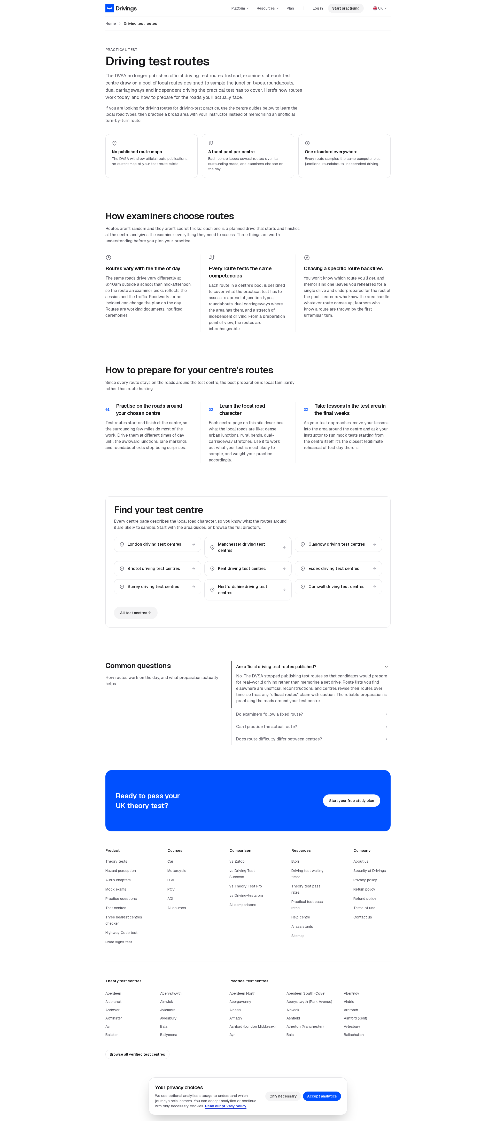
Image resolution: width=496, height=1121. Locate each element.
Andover (112, 1010)
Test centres (115, 908)
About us (361, 861)
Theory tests (116, 861)
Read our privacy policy (225, 1106)
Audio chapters (118, 880)
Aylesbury (168, 1018)
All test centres (133, 612)
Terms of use (364, 908)
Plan (290, 8)
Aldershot (113, 1001)
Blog (295, 861)
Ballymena (168, 1034)
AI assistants (302, 926)
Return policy (364, 889)
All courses (176, 908)
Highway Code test (121, 932)
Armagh (235, 1018)
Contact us (362, 917)
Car (170, 861)
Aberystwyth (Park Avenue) (309, 1001)
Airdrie (349, 1001)
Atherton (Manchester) (305, 1026)
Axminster (113, 1018)
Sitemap (298, 935)
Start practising (346, 8)
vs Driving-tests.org (246, 895)
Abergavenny (240, 1001)
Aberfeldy (351, 993)
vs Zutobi (237, 861)
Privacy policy (365, 880)
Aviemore (167, 1010)
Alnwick (166, 1001)
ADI (170, 898)
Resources (266, 8)
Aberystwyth (171, 993)
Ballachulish (354, 1034)
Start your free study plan (351, 800)
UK (380, 8)
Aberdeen (113, 993)
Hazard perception (120, 870)
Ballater (111, 1034)
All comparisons (242, 904)
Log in (318, 8)
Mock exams (115, 889)
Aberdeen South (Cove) (306, 993)
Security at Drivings (369, 870)
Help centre (300, 917)
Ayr (108, 1026)
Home (110, 23)
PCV (171, 889)
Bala (163, 1026)
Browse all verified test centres (137, 1054)
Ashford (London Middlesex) (252, 1026)
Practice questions (121, 898)
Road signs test (118, 942)
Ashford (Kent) (355, 1018)
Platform (238, 8)
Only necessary (283, 1096)
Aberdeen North (242, 993)
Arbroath (351, 1010)
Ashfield (293, 1018)
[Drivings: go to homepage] (121, 8)
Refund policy (364, 898)
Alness (235, 1010)
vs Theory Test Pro (245, 886)
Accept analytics (322, 1096)
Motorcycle (176, 870)
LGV (170, 880)
